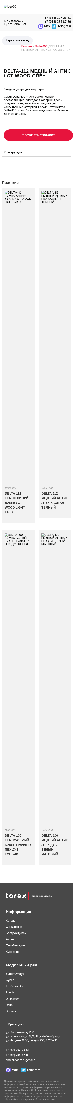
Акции (10, 939)
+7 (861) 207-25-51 (58, 17)
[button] (67, 7)
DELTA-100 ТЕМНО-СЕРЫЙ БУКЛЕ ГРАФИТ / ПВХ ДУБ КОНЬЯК (18, 845)
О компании (14, 927)
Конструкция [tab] (13, 152)
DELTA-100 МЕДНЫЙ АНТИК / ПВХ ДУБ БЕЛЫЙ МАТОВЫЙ (54, 845)
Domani (11, 1011)
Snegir (10, 992)
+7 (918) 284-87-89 (17, 1055)
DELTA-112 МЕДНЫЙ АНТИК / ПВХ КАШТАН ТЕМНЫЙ (54, 500)
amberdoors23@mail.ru (21, 1060)
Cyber (10, 980)
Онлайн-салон (15, 945)
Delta (9, 1005)
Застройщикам (16, 933)
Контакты (12, 951)
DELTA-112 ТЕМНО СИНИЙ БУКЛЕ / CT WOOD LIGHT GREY (17, 503)
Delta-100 (41, 46)
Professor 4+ (14, 986)
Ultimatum (12, 998)
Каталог (11, 920)
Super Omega (15, 974)
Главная (26, 46)
